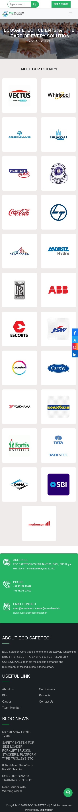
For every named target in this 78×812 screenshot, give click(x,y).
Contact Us (46, 701)
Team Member (11, 707)
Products (44, 695)
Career (6, 701)
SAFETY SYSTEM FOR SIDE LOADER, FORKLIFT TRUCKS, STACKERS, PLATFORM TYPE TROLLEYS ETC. (19, 750)
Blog (5, 695)
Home (30, 40)
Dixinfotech (46, 809)
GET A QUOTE (61, 4)
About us (8, 689)
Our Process (47, 689)
